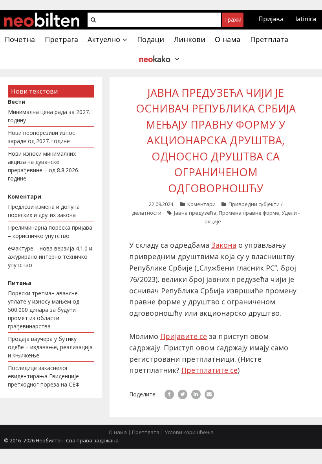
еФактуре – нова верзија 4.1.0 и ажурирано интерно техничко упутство (50, 257)
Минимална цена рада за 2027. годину (49, 116)
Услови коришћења (189, 432)
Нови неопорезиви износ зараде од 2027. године (41, 137)
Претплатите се (209, 370)
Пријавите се (183, 336)
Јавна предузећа (195, 212)
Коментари (201, 204)
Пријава (271, 19)
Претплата (145, 432)
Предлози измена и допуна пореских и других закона (44, 211)
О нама (118, 432)
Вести (17, 101)
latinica (305, 19)
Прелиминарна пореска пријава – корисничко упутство (50, 231)
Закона (223, 245)
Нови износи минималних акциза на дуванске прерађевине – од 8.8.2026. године (43, 166)
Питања (19, 283)
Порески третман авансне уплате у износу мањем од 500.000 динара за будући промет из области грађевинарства (43, 309)
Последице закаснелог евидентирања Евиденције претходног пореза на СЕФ (44, 376)
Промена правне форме (249, 212)
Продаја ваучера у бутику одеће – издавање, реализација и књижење (50, 347)
